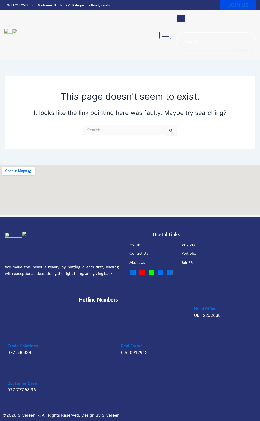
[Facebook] (133, 272)
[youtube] (142, 272)
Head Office (205, 308)
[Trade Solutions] (10, 338)
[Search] (247, 41)
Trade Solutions (22, 346)
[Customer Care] (10, 375)
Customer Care (22, 383)
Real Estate (132, 346)
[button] (181, 18)
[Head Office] (197, 300)
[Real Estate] (124, 338)
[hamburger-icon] (165, 35)
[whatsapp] (151, 272)
